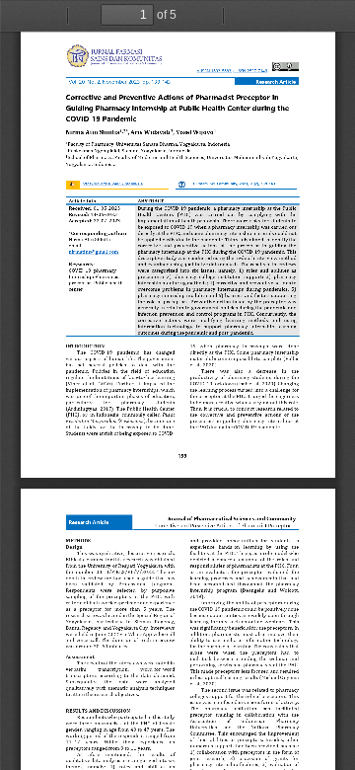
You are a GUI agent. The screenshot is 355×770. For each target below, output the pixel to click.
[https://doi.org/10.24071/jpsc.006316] (112, 183)
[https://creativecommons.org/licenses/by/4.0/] (285, 67)
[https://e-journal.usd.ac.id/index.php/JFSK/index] (113, 55)
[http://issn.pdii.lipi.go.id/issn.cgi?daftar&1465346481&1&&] (250, 72)
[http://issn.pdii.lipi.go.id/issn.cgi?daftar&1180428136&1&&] (213, 72)
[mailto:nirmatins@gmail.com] (93, 252)
